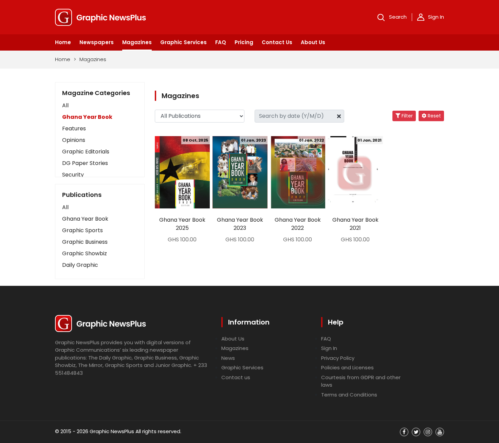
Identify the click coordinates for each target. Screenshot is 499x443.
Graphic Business (85, 242)
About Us (313, 42)
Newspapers (96, 42)
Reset (433, 115)
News (228, 358)
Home (63, 42)
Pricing (244, 42)
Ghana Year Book (87, 117)
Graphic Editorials (85, 151)
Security (73, 175)
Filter (406, 115)
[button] (99, 207)
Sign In (436, 16)
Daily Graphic (80, 265)
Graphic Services (183, 42)
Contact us (235, 377)
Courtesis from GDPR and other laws (361, 381)
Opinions (73, 140)
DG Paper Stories (85, 163)
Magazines (137, 42)
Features (74, 128)
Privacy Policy (337, 358)
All (65, 105)
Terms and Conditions (349, 394)
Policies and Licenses (347, 367)
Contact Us (277, 42)
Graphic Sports (82, 230)
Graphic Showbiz (84, 253)
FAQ (220, 42)
